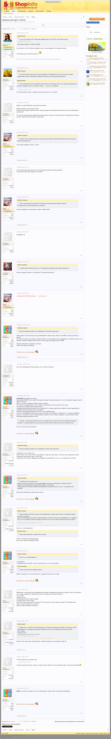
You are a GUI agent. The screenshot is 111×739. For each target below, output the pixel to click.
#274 (81, 501)
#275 (81, 544)
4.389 (12, 51)
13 (24, 28)
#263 (81, 125)
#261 (81, 61)
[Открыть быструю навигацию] (83, 16)
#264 (81, 157)
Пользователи (22, 11)
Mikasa (96, 84)
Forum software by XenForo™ (14, 735)
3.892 (12, 339)
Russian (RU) (5, 733)
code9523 (96, 76)
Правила (31, 11)
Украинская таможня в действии (98, 78)
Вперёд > (34, 28)
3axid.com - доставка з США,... (97, 70)
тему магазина (42, 296)
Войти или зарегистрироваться (53, 1)
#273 (81, 468)
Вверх (105, 733)
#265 (81, 190)
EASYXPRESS (97, 67)
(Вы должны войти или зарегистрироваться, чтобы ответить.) (70, 721)
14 (26, 28)
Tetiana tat (5, 79)
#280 (81, 713)
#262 (81, 96)
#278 (81, 647)
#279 (81, 681)
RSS (108, 733)
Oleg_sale (96, 59)
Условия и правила (80, 733)
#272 (81, 435)
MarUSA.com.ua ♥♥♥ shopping (25, 352)
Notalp (4, 601)
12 (22, 28)
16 (30, 28)
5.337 (12, 149)
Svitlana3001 (19, 357)
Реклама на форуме (97, 52)
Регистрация (97, 19)
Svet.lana (5, 453)
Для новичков (40, 11)
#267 (81, 255)
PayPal (11, 21)
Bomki (25, 21)
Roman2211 (97, 80)
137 (12, 276)
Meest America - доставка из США (98, 62)
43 (12, 379)
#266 (81, 222)
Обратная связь (90, 733)
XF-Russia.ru (9, 736)
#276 (81, 583)
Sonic (95, 72)
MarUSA (5, 336)
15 (28, 28)
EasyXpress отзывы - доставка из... (98, 66)
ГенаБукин (5, 273)
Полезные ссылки (98, 38)
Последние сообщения (8, 13)
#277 (81, 614)
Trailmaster (5, 113)
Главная (7, 11)
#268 (81, 286)
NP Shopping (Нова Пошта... (97, 74)
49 (12, 83)
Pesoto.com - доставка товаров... (98, 83)
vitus (95, 63)
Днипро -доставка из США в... (97, 58)
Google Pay (48, 86)
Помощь (49, 11)
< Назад (12, 28)
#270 (81, 354)
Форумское (89, 38)
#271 (81, 389)
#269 (81, 318)
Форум (14, 11)
